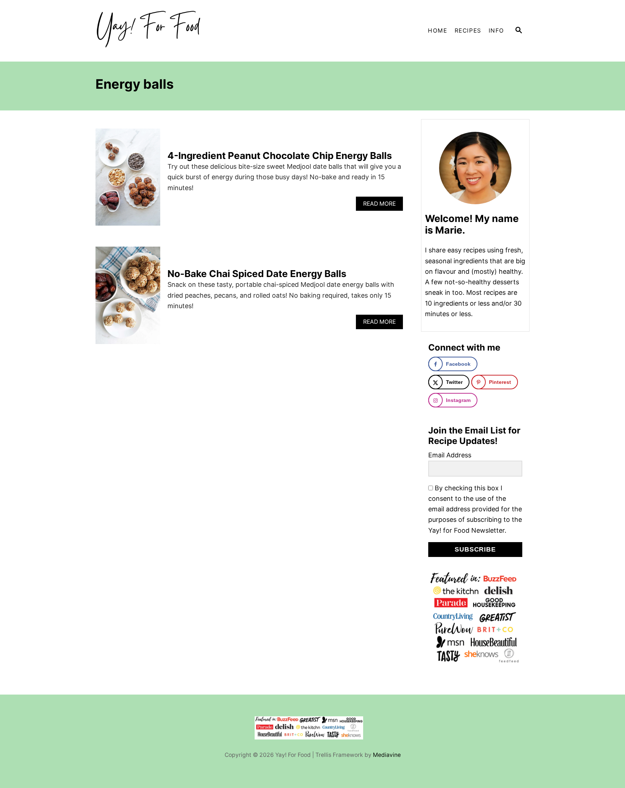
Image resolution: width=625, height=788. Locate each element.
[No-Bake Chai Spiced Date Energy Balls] (127, 298)
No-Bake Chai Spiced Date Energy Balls (256, 273)
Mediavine (387, 754)
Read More (381, 205)
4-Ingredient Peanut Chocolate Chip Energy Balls (279, 155)
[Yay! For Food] (160, 31)
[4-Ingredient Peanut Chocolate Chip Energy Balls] (127, 180)
